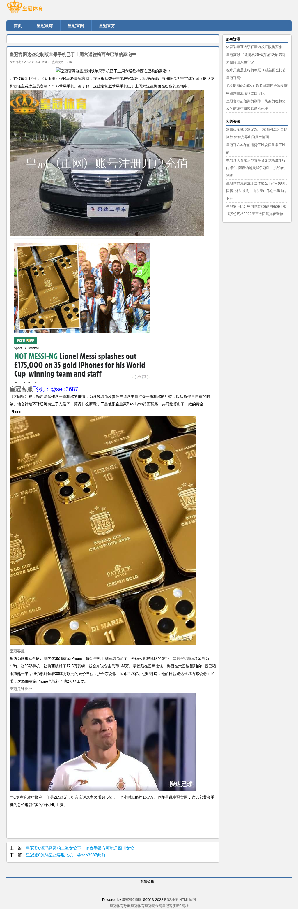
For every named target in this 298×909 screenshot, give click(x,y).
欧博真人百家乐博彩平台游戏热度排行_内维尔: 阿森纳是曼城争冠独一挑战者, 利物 (257, 167)
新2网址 (182, 906)
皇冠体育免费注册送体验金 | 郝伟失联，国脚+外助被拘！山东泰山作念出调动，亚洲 (257, 191)
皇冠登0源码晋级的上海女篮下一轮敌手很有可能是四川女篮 (80, 848)
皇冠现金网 (153, 906)
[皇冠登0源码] (41, 8)
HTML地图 (187, 900)
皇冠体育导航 (120, 906)
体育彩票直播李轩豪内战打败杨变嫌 (254, 47)
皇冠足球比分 (21, 689)
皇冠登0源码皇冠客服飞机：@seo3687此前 (65, 854)
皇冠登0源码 (183, 658)
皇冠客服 (17, 651)
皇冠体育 (138, 906)
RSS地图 (171, 900)
